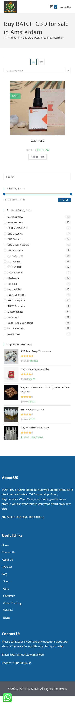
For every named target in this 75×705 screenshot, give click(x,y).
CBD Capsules (15, 233)
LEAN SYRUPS (15, 272)
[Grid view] (33, 62)
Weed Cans (14, 334)
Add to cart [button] (37, 156)
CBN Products (15, 250)
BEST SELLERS (15, 222)
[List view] (41, 62)
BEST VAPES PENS (17, 228)
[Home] (5, 37)
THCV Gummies (16, 306)
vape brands (14, 317)
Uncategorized (15, 311)
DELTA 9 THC (14, 267)
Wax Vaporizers (16, 328)
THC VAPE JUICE (16, 300)
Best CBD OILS (15, 216)
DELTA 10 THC (15, 256)
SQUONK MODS (16, 294)
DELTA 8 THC (14, 261)
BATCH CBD (37, 140)
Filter (64, 199)
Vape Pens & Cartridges (20, 322)
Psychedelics (14, 289)
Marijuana (13, 278)
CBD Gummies (15, 239)
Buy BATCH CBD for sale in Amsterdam (43, 37)
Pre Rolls (12, 283)
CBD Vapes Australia (18, 244)
